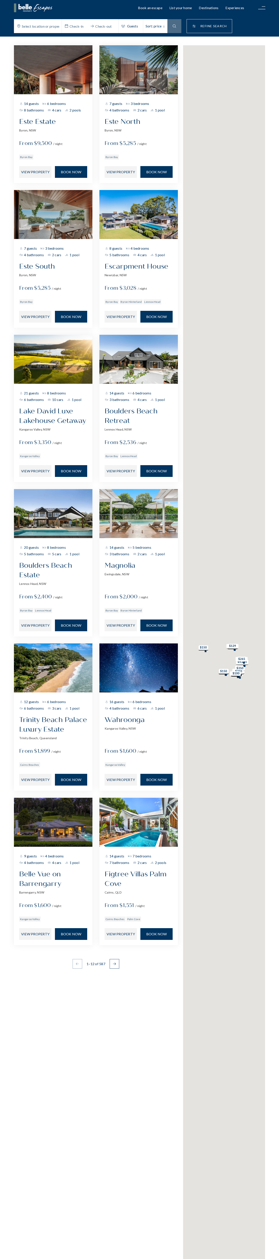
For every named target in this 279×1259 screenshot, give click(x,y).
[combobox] (40, 26)
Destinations (208, 8)
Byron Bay (26, 157)
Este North (122, 121)
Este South (37, 266)
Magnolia (120, 565)
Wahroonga (125, 719)
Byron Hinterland (131, 301)
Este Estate (37, 121)
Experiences (234, 8)
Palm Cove (133, 919)
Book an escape (150, 8)
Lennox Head (152, 301)
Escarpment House (136, 266)
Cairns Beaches (29, 764)
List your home (180, 8)
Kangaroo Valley (30, 456)
